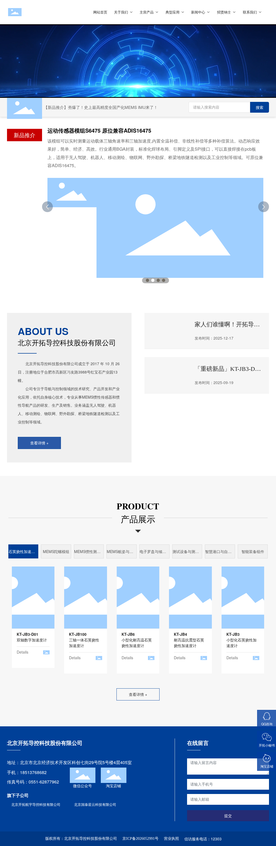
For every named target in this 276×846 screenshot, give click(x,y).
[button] (147, 280)
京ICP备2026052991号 (140, 839)
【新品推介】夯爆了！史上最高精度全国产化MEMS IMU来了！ (101, 107)
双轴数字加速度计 (32, 637)
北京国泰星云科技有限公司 (95, 804)
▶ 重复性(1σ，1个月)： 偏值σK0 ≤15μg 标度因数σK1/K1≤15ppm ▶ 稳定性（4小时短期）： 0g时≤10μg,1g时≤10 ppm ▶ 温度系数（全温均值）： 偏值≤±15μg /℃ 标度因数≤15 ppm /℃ (242, 608)
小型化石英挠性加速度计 (241, 639)
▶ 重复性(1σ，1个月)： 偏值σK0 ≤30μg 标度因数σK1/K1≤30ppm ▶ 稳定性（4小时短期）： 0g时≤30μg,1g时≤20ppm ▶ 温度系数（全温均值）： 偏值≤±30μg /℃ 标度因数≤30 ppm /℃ (85, 608)
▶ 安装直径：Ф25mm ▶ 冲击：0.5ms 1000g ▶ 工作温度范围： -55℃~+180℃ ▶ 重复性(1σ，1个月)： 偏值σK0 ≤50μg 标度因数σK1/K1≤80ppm (190, 601)
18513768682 (33, 772)
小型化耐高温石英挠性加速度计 (137, 639)
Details (22, 652)
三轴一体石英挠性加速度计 (84, 639)
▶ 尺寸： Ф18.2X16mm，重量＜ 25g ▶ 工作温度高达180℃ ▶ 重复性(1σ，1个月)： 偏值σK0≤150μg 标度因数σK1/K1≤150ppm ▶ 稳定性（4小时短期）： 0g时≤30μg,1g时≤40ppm (137, 612)
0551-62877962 (44, 782)
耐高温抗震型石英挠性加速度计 (189, 639)
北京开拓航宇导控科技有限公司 (35, 804)
